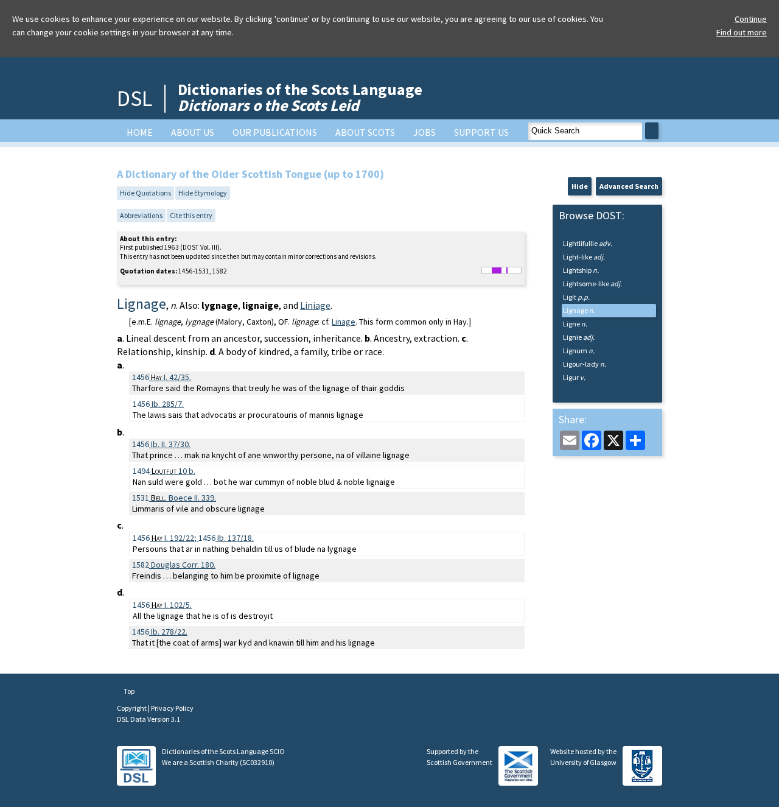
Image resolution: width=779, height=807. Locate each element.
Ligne (575, 323)
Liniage (315, 305)
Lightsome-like (592, 283)
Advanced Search (628, 186)
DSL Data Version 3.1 (148, 719)
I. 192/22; (175, 537)
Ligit (576, 296)
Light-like (584, 256)
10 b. (173, 470)
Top (128, 691)
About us (192, 132)
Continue (751, 18)
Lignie (579, 337)
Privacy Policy (172, 708)
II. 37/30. (170, 444)
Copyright (132, 708)
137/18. (235, 537)
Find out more (741, 32)
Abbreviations (141, 215)
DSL (134, 98)
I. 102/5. (172, 604)
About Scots (365, 132)
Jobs (424, 132)
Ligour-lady (584, 363)
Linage (343, 321)
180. (183, 564)
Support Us (481, 132)
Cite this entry (191, 215)
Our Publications (274, 132)
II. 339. (183, 497)
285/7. (168, 403)
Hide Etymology (202, 192)
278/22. (169, 631)
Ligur (574, 377)
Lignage (579, 310)
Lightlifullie (587, 243)
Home (140, 132)
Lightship (581, 270)
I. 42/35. (171, 377)
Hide (579, 186)
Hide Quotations (145, 192)
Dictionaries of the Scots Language (300, 97)
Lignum (579, 350)
